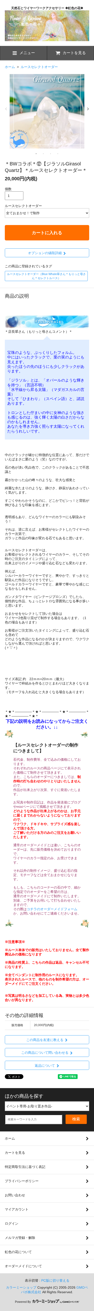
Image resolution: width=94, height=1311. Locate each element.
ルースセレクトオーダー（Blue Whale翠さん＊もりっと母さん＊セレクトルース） (46, 276)
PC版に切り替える (55, 1280)
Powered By (23, 1302)
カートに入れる (47, 232)
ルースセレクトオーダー (39, 67)
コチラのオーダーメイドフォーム (52, 909)
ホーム (10, 67)
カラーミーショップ (21, 1287)
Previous (6, 109)
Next (88, 109)
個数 (8, 189)
